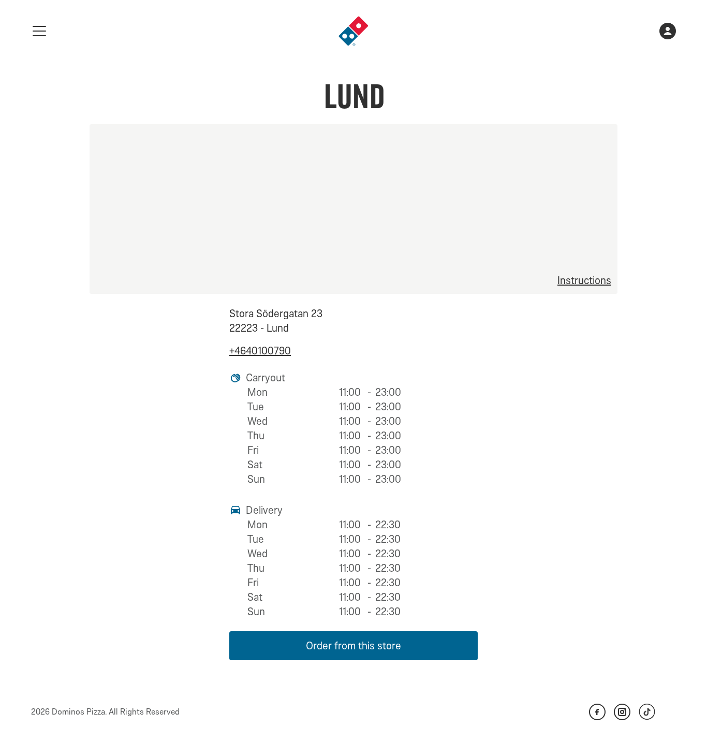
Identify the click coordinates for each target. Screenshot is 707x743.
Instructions (584, 280)
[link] (353, 31)
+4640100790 (260, 351)
